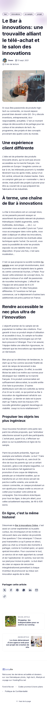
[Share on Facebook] (11, 590)
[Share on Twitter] (4, 590)
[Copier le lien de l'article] (4, 596)
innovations (16, 14)
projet (39, 14)
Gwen (10, 60)
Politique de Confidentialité (16, 691)
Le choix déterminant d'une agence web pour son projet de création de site (17, 643)
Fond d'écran (8, 687)
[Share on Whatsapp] (23, 590)
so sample (29, 14)
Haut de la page (25, 701)
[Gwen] (4, 60)
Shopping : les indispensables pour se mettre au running (28, 622)
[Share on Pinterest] (17, 590)
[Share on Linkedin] (30, 590)
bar (5, 14)
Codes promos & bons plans (30, 687)
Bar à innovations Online (26, 525)
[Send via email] (36, 590)
